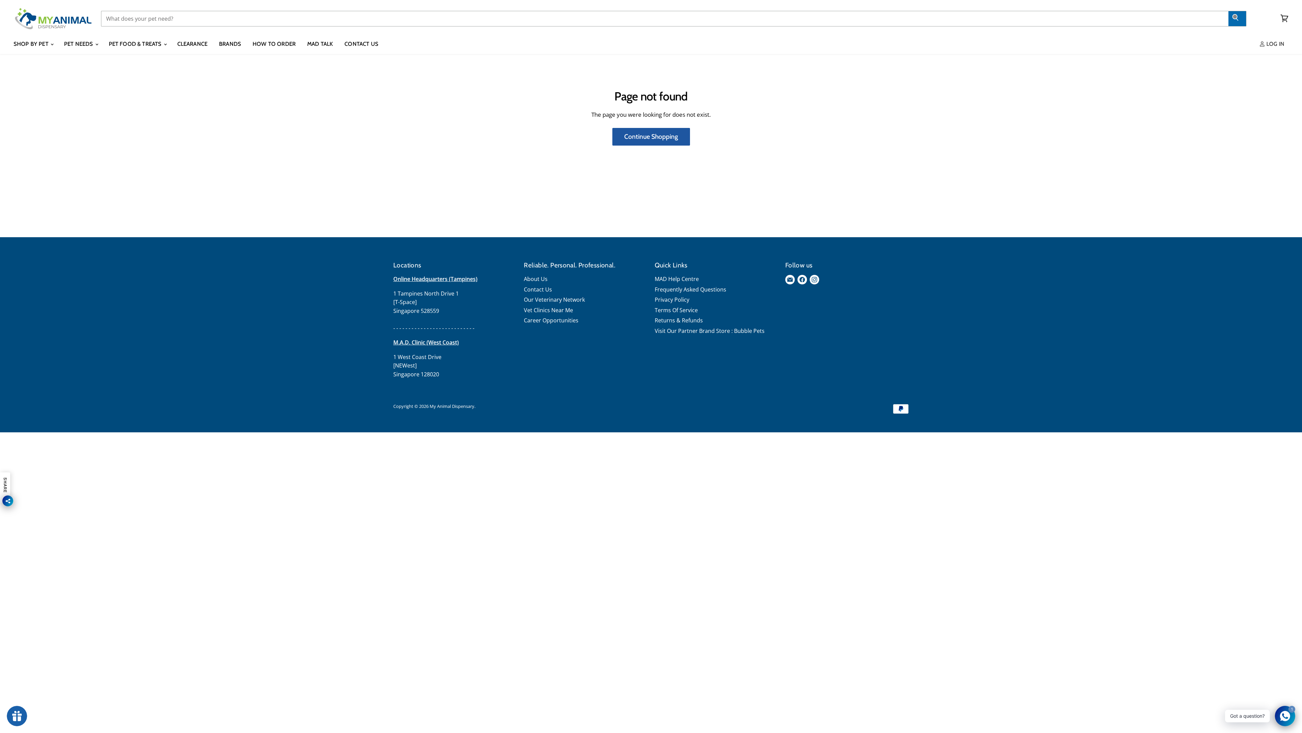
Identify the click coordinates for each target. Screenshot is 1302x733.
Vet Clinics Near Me (548, 310)
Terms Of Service (676, 310)
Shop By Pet (32, 43)
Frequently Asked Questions (690, 289)
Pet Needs (79, 43)
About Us (536, 279)
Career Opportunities (551, 320)
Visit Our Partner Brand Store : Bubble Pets (710, 331)
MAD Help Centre (677, 279)
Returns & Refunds (679, 320)
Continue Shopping (651, 136)
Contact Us (361, 43)
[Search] (1237, 18)
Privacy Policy (672, 299)
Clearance (192, 43)
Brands (230, 43)
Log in (1274, 43)
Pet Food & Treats (136, 43)
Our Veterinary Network (554, 299)
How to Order (274, 43)
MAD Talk (320, 43)
